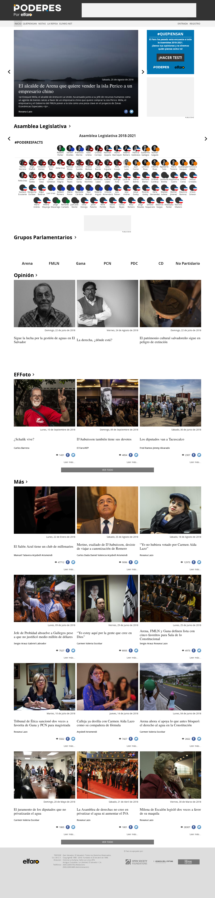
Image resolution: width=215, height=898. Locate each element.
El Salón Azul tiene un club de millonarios (43, 546)
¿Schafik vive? (24, 439)
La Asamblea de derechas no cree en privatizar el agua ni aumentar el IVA (102, 811)
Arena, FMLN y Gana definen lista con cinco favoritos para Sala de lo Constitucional (167, 635)
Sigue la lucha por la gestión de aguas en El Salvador (44, 340)
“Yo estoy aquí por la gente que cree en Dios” (104, 635)
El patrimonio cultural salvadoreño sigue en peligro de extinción (170, 340)
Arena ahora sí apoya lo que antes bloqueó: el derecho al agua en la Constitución (170, 723)
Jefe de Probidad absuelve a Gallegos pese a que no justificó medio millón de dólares (43, 635)
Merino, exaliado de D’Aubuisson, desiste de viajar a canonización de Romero (106, 546)
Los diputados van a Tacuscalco (162, 439)
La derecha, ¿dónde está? (94, 340)
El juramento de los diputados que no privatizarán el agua (40, 811)
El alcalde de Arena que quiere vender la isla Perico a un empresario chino (75, 88)
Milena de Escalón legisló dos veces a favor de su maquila (170, 811)
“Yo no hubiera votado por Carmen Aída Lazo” (168, 546)
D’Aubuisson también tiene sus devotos (104, 439)
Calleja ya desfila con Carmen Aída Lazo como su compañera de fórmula (105, 723)
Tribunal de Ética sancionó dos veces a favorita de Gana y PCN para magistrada (42, 723)
